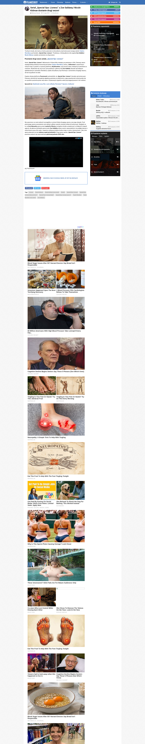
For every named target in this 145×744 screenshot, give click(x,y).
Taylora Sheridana (57, 64)
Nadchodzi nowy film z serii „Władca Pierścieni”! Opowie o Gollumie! (53, 84)
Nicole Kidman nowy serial (52, 192)
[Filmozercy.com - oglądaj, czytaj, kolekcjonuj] (30, 2)
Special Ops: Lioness (72, 192)
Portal (99, 96)
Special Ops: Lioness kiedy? (47, 195)
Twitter (38, 188)
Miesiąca (94, 136)
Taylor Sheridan (77, 195)
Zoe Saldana (41, 197)
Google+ (46, 188)
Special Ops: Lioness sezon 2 (63, 195)
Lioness (31, 192)
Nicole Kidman (39, 192)
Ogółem (106, 136)
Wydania (67, 2)
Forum (53, 2)
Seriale (63, 192)
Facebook (29, 188)
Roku (100, 136)
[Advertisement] (56, 212)
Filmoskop (60, 2)
